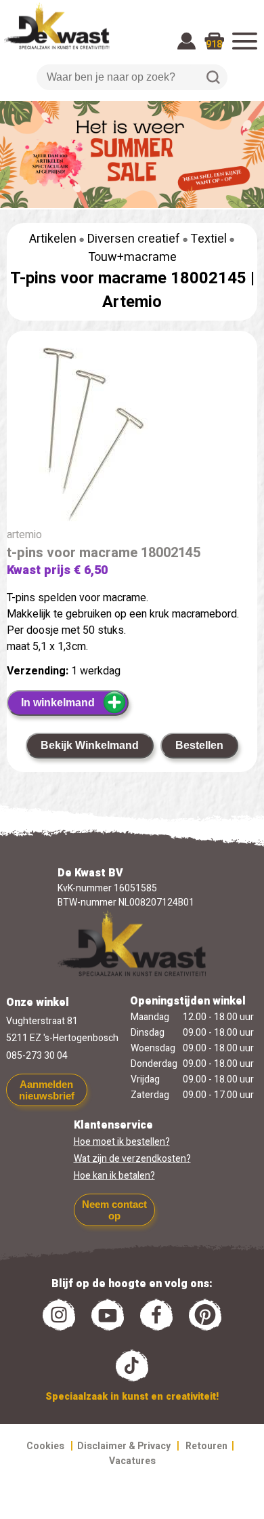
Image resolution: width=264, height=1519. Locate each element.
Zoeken (213, 77)
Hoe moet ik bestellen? (122, 1142)
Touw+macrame (132, 257)
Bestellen (199, 745)
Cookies (45, 1446)
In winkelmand (58, 702)
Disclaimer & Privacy (124, 1446)
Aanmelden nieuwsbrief (46, 1089)
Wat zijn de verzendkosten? (132, 1159)
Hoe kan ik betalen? (114, 1176)
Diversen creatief (133, 239)
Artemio (132, 302)
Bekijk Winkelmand (90, 745)
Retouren (206, 1446)
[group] (132, 437)
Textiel (208, 239)
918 (214, 44)
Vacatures (132, 1461)
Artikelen (52, 239)
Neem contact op (114, 1209)
